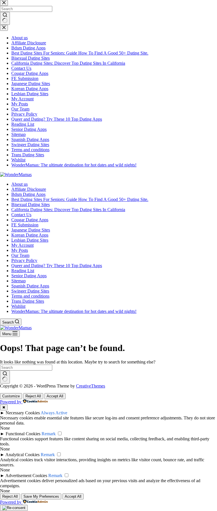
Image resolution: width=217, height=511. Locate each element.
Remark (49, 433)
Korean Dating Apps (29, 235)
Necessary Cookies (23, 412)
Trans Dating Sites (27, 301)
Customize (11, 396)
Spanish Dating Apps (30, 285)
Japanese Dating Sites (30, 230)
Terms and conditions (30, 296)
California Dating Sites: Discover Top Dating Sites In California (68, 209)
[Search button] (5, 377)
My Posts (19, 250)
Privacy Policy (24, 260)
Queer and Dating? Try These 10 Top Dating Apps (56, 265)
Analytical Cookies (22, 454)
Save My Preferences (41, 496)
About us (19, 184)
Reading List (22, 270)
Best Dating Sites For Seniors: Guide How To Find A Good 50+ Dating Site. (79, 199)
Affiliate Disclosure (28, 189)
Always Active (54, 412)
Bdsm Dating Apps (28, 194)
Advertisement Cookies (26, 475)
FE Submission (24, 224)
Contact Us (21, 214)
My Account (22, 245)
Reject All (33, 396)
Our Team (20, 255)
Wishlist (18, 306)
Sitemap (18, 280)
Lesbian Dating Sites (29, 240)
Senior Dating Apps (29, 275)
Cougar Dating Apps (29, 219)
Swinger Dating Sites (30, 291)
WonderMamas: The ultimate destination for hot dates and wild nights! (73, 311)
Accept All (55, 396)
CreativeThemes (90, 386)
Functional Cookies (23, 433)
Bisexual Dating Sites (30, 204)
